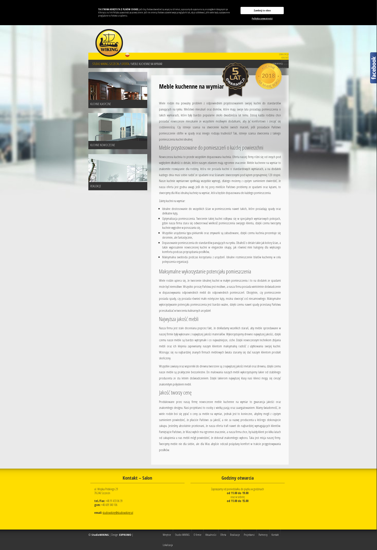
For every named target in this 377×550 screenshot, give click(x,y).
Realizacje (235, 535)
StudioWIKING (100, 535)
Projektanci (249, 535)
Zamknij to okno (262, 10)
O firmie (285, 61)
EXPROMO (125, 535)
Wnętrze (167, 535)
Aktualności (283, 67)
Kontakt (285, 57)
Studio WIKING (182, 535)
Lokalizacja (284, 54)
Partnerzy (284, 64)
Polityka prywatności (262, 18)
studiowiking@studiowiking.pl (118, 512)
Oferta (223, 535)
